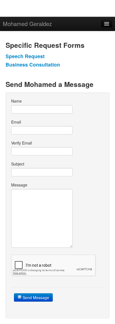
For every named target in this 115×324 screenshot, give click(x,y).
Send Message (35, 297)
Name (16, 101)
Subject (17, 164)
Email (16, 122)
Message (19, 185)
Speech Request (25, 56)
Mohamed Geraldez (27, 24)
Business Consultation (33, 64)
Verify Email (21, 143)
